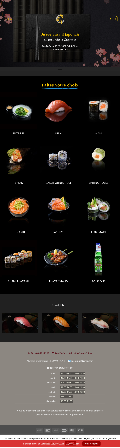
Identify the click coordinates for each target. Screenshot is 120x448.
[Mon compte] (110, 19)
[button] (7, 19)
